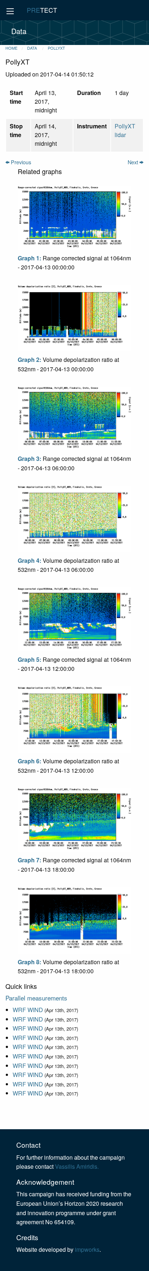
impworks (87, 1249)
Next (134, 162)
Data (32, 48)
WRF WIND (28, 1010)
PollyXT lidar (125, 130)
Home (11, 48)
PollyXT (56, 48)
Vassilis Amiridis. (77, 1166)
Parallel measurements (36, 997)
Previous (20, 162)
